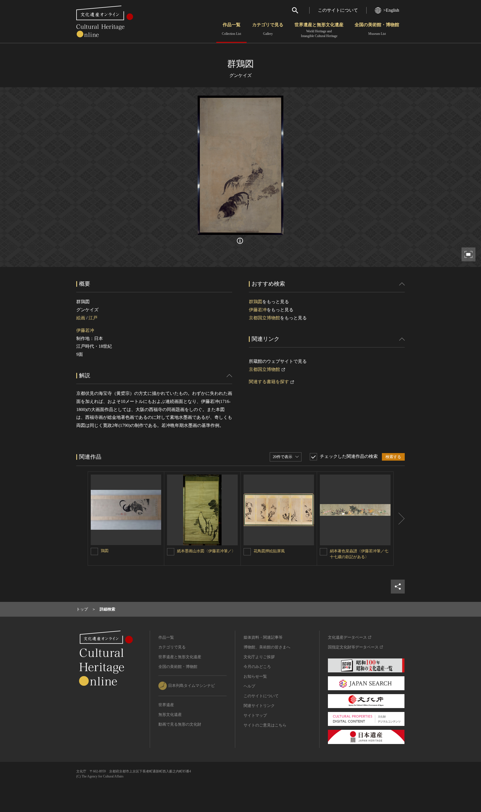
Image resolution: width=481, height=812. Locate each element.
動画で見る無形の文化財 (179, 724)
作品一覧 (231, 29)
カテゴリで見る (267, 29)
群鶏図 (255, 301)
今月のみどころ (257, 667)
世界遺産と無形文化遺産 (319, 30)
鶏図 (105, 551)
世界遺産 (166, 705)
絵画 (80, 317)
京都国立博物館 (264, 317)
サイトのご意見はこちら (265, 725)
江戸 (93, 317)
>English (391, 10)
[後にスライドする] (399, 518)
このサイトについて (338, 10)
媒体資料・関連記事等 (263, 637)
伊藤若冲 (85, 330)
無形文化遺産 (170, 715)
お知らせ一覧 (255, 676)
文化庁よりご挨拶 (259, 657)
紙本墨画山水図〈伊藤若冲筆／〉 (206, 551)
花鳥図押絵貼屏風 (269, 551)
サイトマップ (255, 715)
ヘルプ (249, 686)
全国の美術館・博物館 (377, 29)
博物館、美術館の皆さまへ (267, 647)
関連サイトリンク (259, 706)
